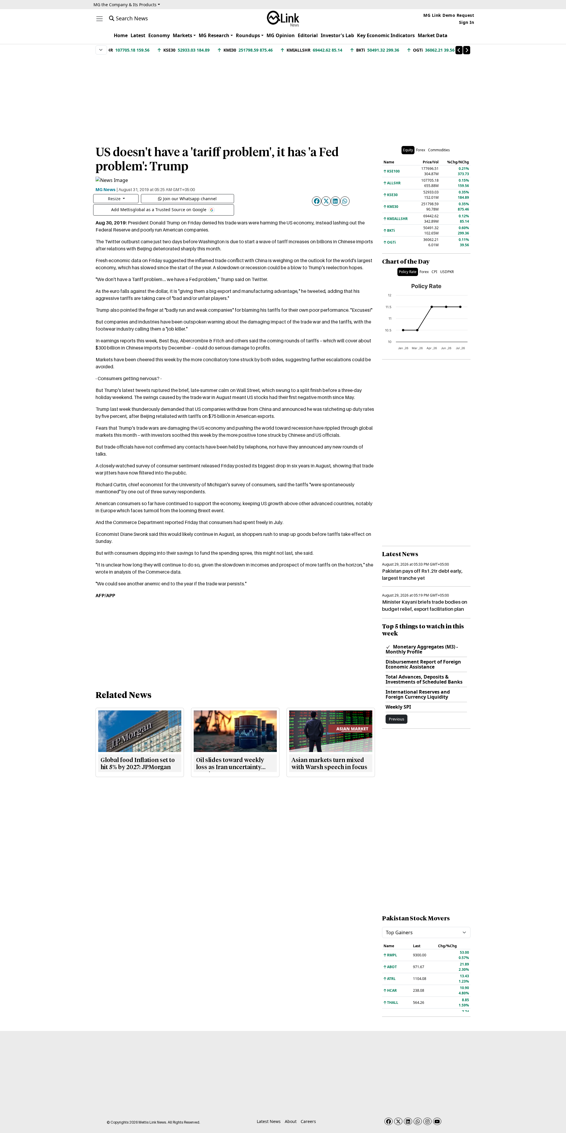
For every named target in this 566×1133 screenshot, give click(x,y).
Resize (115, 198)
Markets (182, 35)
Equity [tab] (408, 149)
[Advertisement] (283, 97)
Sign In (466, 22)
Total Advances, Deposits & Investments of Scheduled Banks (424, 679)
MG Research (214, 35)
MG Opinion (280, 35)
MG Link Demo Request (448, 15)
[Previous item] (459, 50)
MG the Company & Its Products (125, 4)
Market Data (432, 35)
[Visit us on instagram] (427, 1121)
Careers (308, 1121)
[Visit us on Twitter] (398, 1121)
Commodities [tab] (439, 149)
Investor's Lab (337, 35)
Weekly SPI (398, 707)
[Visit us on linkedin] (408, 1121)
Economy (159, 35)
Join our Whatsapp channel (190, 198)
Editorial (308, 35)
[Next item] (466, 50)
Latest (138, 35)
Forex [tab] (420, 149)
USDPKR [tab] (447, 271)
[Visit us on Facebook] (388, 1121)
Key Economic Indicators (386, 35)
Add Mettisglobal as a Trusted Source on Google (159, 209)
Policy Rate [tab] (408, 271)
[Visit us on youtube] (437, 1121)
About (291, 1121)
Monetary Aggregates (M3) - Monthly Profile (422, 649)
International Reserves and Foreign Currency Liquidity (418, 694)
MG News (106, 189)
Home (121, 35)
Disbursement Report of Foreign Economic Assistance (423, 664)
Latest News (269, 1121)
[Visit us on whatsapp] (418, 1121)
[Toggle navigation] (99, 19)
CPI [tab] (434, 271)
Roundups (248, 35)
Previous (396, 719)
